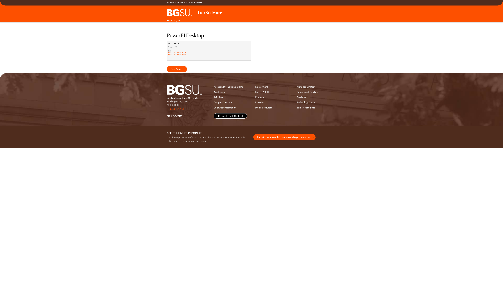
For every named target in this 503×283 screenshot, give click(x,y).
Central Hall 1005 (177, 53)
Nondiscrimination (306, 86)
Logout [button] (177, 20)
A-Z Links (218, 97)
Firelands (259, 97)
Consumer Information (225, 107)
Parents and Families (307, 92)
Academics (219, 92)
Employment (261, 86)
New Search (177, 69)
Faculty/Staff (262, 92)
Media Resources (263, 107)
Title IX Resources (306, 107)
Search (169, 20)
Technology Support (307, 102)
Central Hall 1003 (177, 54)
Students (301, 97)
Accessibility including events (228, 86)
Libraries (259, 102)
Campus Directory (223, 102)
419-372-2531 (175, 109)
